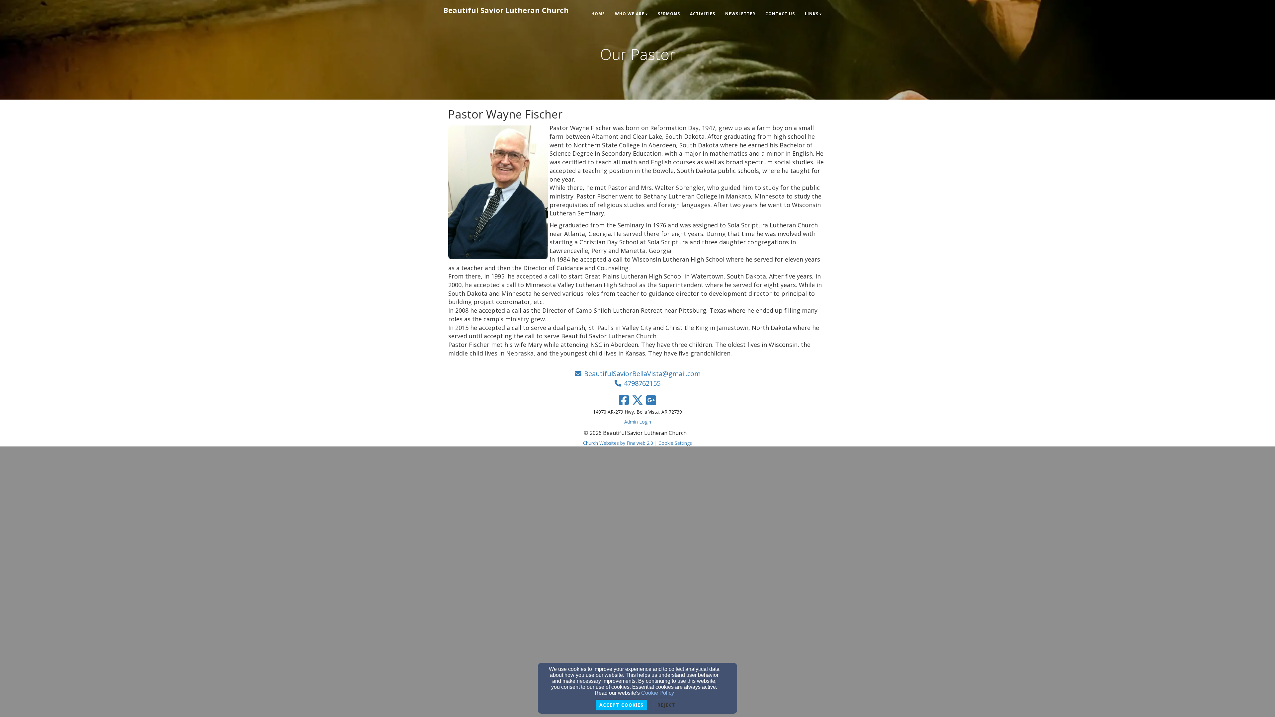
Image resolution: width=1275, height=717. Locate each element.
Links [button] (811, 14)
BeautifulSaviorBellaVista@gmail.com (642, 373)
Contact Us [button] (780, 14)
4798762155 (642, 383)
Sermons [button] (669, 14)
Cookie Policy (657, 693)
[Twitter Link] (637, 400)
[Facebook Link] (624, 400)
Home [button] (598, 14)
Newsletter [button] (740, 14)
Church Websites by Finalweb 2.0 (618, 443)
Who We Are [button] (629, 14)
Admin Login (637, 422)
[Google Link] (651, 400)
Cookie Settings (675, 443)
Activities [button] (702, 14)
